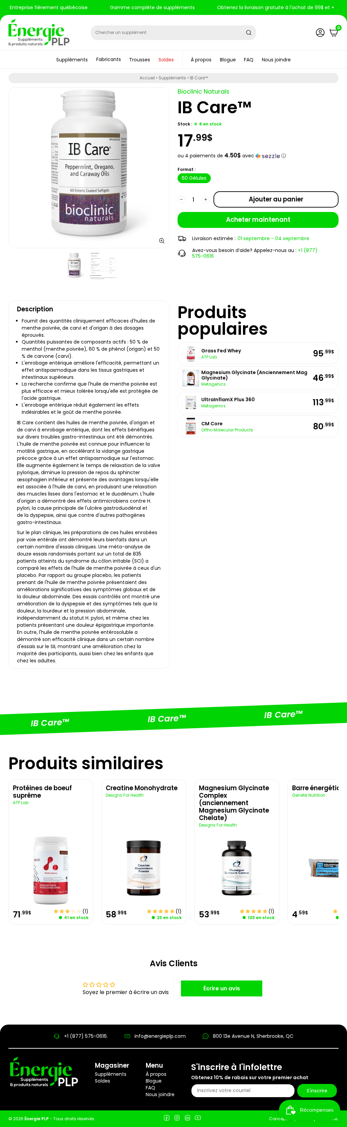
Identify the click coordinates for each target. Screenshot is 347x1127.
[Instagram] (177, 1118)
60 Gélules (194, 178)
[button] (258, 155)
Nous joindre (276, 59)
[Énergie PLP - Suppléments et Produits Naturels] (38, 32)
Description (35, 309)
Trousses (139, 59)
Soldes (166, 59)
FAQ (248, 59)
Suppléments (72, 59)
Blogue (228, 59)
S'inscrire (317, 1090)
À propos (201, 59)
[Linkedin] (187, 1118)
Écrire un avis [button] (221, 988)
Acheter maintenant (258, 219)
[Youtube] (198, 1118)
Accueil (147, 78)
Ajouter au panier (276, 199)
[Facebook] (166, 1118)
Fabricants (108, 59)
